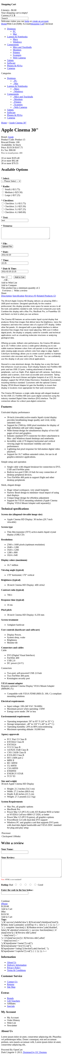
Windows (17, 42)
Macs (15, 39)
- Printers (17, 102)
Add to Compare (9, 285)
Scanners (17, 55)
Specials (11, 1006)
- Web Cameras (20, 107)
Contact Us (12, 981)
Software (11, 63)
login (27, 21)
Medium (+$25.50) (13, 192)
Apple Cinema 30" (18, 123)
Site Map (11, 987)
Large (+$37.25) (12, 195)
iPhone (4, 903)
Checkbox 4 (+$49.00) (15, 212)
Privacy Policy (14, 967)
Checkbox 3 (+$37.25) (15, 209)
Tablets (10, 60)
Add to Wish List (9, 282)
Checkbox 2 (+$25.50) (15, 206)
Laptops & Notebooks (17, 36)
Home (4, 24)
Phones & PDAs (14, 65)
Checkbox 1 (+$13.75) (15, 203)
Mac (15, 34)
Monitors (17, 50)
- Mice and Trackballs (23, 96)
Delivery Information (17, 965)
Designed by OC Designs (35, 1052)
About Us (11, 962)
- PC (15, 81)
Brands (10, 998)
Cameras (11, 68)
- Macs (16, 89)
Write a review (21, 290)
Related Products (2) (46, 296)
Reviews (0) (30, 296)
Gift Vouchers (13, 1001)
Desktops (11, 29)
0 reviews (6, 290)
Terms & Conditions (16, 970)
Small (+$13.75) (12, 189)
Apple (11, 137)
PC (14, 31)
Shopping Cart (37, 24)
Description (6, 296)
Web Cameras (19, 58)
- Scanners (18, 104)
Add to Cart (6, 909)
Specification (18, 296)
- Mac (15, 83)
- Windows (18, 91)
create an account (40, 21)
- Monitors (18, 99)
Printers (16, 52)
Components (13, 44)
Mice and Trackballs (22, 47)
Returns (10, 984)
